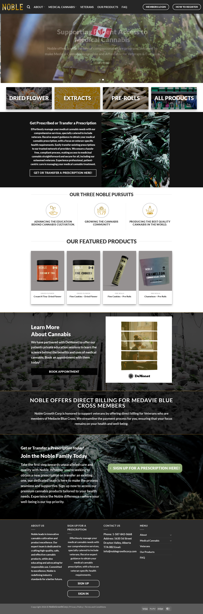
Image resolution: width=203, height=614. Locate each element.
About (38, 7)
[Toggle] (171, 535)
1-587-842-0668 (122, 534)
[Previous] (7, 48)
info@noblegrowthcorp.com (120, 551)
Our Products (107, 7)
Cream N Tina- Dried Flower (47, 296)
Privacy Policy (76, 606)
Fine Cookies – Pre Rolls (119, 296)
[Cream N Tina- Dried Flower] (47, 271)
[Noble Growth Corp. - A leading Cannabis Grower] (12, 7)
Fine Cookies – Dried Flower (83, 296)
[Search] (28, 7)
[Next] (195, 48)
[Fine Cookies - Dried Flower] (83, 271)
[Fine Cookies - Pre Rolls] (119, 271)
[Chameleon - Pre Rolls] (155, 271)
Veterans (87, 7)
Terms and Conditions (95, 606)
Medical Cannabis (61, 7)
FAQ (124, 7)
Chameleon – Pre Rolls (155, 296)
